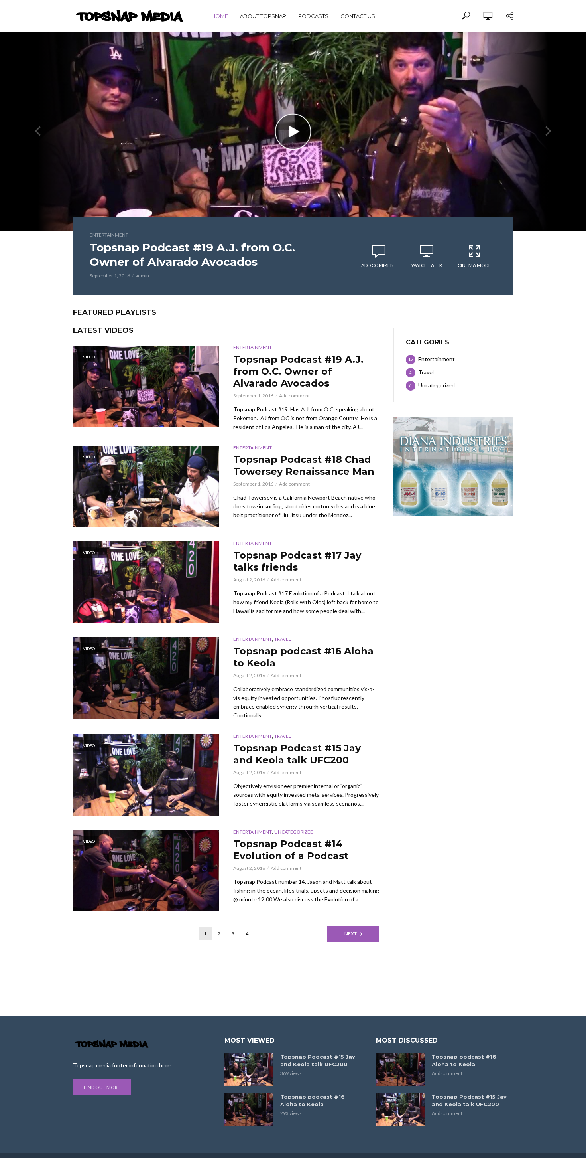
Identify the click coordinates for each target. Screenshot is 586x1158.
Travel (282, 639)
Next (350, 934)
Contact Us (357, 16)
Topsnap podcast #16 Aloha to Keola (303, 657)
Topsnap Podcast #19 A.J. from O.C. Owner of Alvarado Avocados (192, 255)
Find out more (102, 1087)
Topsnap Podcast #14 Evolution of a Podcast (290, 850)
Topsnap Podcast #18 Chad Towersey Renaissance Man (303, 465)
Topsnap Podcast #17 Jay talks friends (297, 561)
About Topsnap (263, 16)
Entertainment (109, 235)
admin (142, 276)
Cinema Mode (474, 265)
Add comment (379, 265)
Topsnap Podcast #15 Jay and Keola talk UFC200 (297, 754)
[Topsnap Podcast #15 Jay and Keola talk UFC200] (248, 1069)
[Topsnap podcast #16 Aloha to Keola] (248, 1109)
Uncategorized (293, 832)
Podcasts (313, 16)
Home (219, 16)
